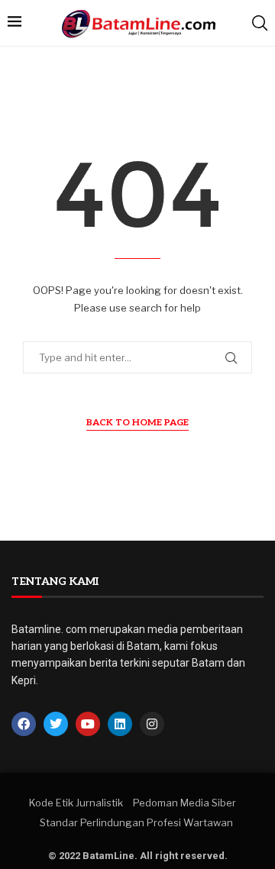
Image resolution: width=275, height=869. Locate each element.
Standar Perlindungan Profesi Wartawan (136, 822)
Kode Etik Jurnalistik (76, 802)
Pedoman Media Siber (184, 802)
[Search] (259, 23)
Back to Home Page (137, 422)
